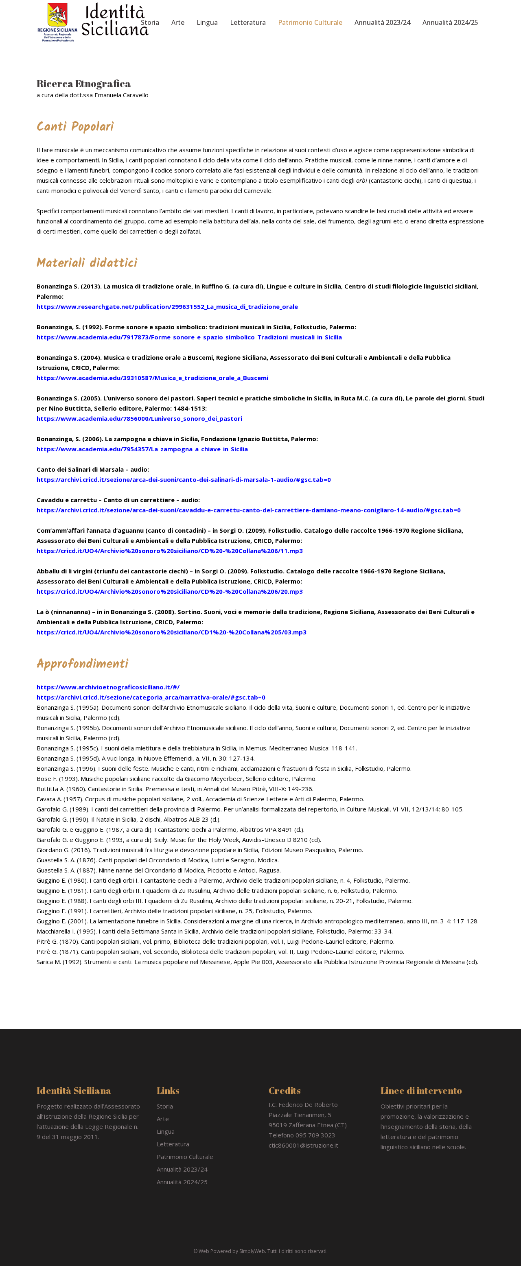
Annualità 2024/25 (182, 1182)
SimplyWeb (252, 1251)
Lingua (166, 1131)
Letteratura (173, 1144)
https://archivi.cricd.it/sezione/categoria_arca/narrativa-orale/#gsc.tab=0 (151, 697)
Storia (165, 1106)
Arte (163, 1119)
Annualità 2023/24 (182, 1169)
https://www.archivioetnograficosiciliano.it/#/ (108, 687)
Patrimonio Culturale (185, 1156)
